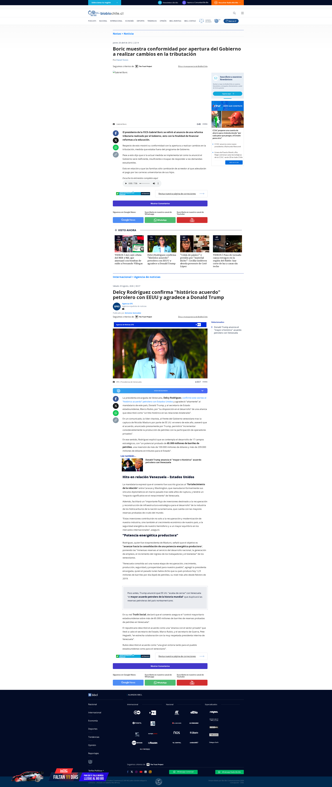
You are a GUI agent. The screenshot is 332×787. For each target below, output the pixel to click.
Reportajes (93, 753)
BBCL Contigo (190, 21)
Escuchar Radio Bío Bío (228, 2)
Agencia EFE (127, 303)
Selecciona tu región (101, 2)
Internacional (116, 21)
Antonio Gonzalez (133, 313)
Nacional (103, 21)
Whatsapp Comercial (185, 772)
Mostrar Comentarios (160, 203)
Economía (129, 21)
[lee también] (133, 464)
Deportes (140, 21)
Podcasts (92, 21)
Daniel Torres (122, 60)
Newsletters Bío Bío (170, 2)
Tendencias (152, 21)
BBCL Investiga (175, 21)
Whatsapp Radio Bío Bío (231, 772)
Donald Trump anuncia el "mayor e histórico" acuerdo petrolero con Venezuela (173, 461)
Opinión (163, 21)
